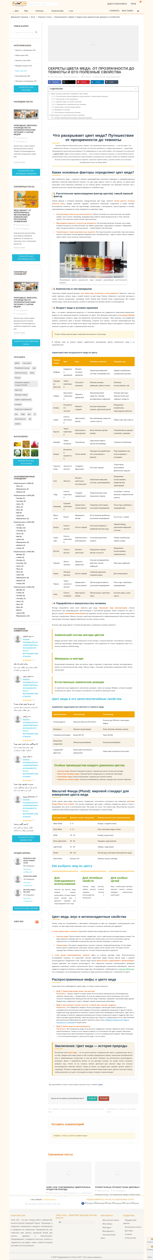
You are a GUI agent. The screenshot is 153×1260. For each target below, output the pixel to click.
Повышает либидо (21, 395)
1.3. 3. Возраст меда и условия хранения (66, 102)
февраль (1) (20, 545)
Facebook (55, 82)
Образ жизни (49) (21, 55)
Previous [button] (12, 136)
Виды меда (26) (21, 71)
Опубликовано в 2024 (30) (24, 522)
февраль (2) (20, 492)
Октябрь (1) (20, 498)
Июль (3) (19, 507)
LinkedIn (97, 82)
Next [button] (40, 136)
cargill (23, 414)
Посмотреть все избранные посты (26, 342)
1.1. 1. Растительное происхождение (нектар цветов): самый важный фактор (79, 96)
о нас (71, 11)
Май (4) (19, 513)
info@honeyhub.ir (50, 1199)
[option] (26, 135)
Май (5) (19, 536)
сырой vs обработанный (23, 399)
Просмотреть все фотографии (26, 462)
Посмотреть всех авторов (26, 908)
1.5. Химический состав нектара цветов (65, 107)
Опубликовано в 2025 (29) (24, 495)
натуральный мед (81, 1109)
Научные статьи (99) (22, 60)
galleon (17, 363)
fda (30, 419)
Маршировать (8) (22, 577)
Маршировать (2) (22, 542)
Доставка (129, 1231)
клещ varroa (27, 363)
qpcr (29, 414)
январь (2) (20, 548)
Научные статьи (125, 1109)
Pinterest (83, 82)
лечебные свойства (67, 1109)
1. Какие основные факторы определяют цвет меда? (68, 94)
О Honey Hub (130, 1238)
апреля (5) (20, 515)
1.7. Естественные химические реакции (65, 112)
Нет (105, 1098)
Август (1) (19, 566)
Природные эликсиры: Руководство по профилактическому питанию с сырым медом (25, 130)
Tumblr (111, 82)
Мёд (26, 11)
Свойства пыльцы (21, 373)
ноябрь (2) (20, 557)
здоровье (56, 1109)
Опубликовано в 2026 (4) (23, 483)
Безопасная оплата (133, 1227)
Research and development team (29, 860)
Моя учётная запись (111, 1220)
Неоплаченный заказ (108, 1236)
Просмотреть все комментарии (26, 838)
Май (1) (19, 610)
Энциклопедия (57, 11)
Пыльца (17, 378)
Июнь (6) (19, 510)
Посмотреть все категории (26, 88)
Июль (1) (19, 486)
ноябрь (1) (20, 525)
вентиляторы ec (20, 419)
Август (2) (19, 533)
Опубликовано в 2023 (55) (24, 552)
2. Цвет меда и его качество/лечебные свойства (66, 115)
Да (93, 1098)
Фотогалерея (21, 437)
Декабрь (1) (20, 590)
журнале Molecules (126, 969)
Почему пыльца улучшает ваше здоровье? (117, 1187)
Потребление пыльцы (22, 368)
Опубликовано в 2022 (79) (24, 587)
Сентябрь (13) (21, 563)
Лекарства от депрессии (23, 409)
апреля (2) (20, 539)
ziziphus (17, 424)
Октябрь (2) (20, 595)
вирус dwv (18, 390)
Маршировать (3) (22, 518)
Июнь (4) (19, 572)
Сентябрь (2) (21, 501)
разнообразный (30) (22, 76)
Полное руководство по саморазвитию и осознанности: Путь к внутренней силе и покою (30, 648)
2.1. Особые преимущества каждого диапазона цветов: (71, 118)
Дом (16, 11)
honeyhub (18, 404)
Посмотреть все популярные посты (26, 257)
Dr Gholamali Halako (29, 891)
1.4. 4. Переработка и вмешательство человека (68, 104)
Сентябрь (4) (21, 531)
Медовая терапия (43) (23, 66)
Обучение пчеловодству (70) (25, 81)
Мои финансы (108, 1231)
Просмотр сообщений (27, 870)
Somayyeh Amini (30, 876)
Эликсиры (39, 11)
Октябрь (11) (20, 528)
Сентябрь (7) (21, 598)
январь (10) (20, 583)
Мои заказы (107, 1224)
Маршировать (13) (22, 616)
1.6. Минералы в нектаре (60, 110)
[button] (139, 10)
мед (16, 414)
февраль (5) (20, 580)
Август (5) (19, 504)
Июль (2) (19, 604)
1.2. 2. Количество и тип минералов (64, 99)
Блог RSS (18, 921)
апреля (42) (20, 613)
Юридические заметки (129, 1221)
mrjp (34, 368)
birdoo (32, 373)
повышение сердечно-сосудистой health (22, 384)
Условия (128, 1234)
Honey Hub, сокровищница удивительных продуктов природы (68, 1188)
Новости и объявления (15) (25, 50)
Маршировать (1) (22, 489)
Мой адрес (107, 1227)
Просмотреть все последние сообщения (26, 172)
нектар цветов (94, 1109)
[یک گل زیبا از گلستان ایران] (34, 444)
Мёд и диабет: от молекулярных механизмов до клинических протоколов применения (22, 215)
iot (35, 414)
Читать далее (19, 162)
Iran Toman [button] (128, 11)
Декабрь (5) (20, 554)
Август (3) (19, 601)
